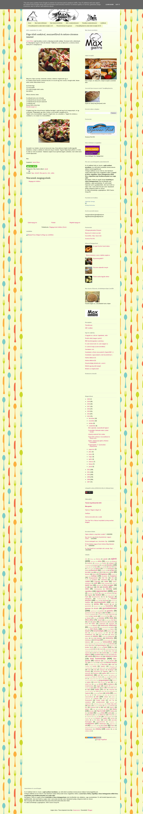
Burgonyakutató (93, 578)
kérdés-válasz (111, 631)
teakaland (93, 707)
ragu (109, 682)
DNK (98, 587)
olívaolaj (87, 671)
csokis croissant (105, 583)
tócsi (86, 713)
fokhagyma (88, 598)
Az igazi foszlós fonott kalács (101, 246)
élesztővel (90, 593)
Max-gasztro (43, 173)
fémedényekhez (96, 596)
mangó (110, 652)
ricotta (98, 687)
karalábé (90, 627)
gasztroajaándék (100, 602)
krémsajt (97, 640)
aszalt (102, 565)
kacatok (112, 622)
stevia (106, 695)
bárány (87, 570)
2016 (88, 409)
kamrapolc (111, 623)
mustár (94, 666)
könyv (86, 638)
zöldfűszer (113, 727)
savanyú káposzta (89, 691)
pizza (105, 678)
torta (102, 713)
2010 (88, 474)
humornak (103, 616)
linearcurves (76, 810)
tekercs (87, 709)
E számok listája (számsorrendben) (95, 346)
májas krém (111, 651)
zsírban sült (88, 731)
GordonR (106, 604)
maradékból (97, 654)
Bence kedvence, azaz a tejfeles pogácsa (98, 255)
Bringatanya (103, 574)
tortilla (109, 713)
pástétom (113, 675)
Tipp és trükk (101, 711)
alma (99, 561)
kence (112, 629)
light (92, 649)
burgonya (113, 576)
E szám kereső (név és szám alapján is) (96, 344)
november (92, 421)
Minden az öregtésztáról (92, 368)
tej (99, 707)
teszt (107, 709)
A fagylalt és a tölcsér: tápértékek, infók (96, 335)
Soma (101, 693)
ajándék (105, 559)
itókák (111, 618)
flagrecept (111, 597)
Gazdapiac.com (89, 349)
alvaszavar (97, 563)
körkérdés (99, 638)
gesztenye (88, 604)
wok (100, 725)
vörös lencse (94, 725)
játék (89, 621)
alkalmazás (93, 561)
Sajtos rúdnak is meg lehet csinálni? (95, 534)
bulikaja (94, 576)
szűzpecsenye (101, 704)
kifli (113, 633)
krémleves (88, 640)
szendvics (88, 702)
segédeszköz (112, 691)
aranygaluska (88, 565)
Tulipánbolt (89, 716)
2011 (88, 472)
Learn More (110, 4)
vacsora (113, 718)
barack (104, 568)
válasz (98, 720)
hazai (103, 614)
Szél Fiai (111, 700)
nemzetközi (87, 668)
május (91, 456)
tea (86, 707)
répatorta (113, 686)
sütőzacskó (87, 698)
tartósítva (112, 705)
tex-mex (91, 711)
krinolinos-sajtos (107, 640)
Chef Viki (104, 578)
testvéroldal (100, 709)
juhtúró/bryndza (103, 621)
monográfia (91, 664)
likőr (96, 649)
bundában (104, 576)
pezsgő (91, 678)
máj (105, 651)
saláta (52, 173)
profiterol (95, 680)
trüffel (115, 714)
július (90, 451)
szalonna (95, 698)
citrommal (104, 579)
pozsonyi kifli (88, 680)
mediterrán (97, 660)
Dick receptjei (108, 585)
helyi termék (93, 616)
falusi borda (108, 595)
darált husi (89, 585)
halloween (113, 612)
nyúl (89, 669)
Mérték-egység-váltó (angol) (93, 366)
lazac (102, 643)
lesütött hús (112, 645)
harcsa (93, 614)
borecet (87, 574)
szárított (104, 698)
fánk (114, 595)
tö (114, 713)
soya (88, 695)
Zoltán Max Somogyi (90, 201)
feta (104, 596)
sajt (88, 689)
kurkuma (87, 643)
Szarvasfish (88, 700)
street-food (112, 695)
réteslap (87, 687)
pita (101, 678)
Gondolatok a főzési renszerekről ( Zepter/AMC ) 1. (99, 352)
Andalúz (104, 563)
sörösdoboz (99, 695)
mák (93, 652)
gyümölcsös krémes (90, 612)
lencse (87, 645)
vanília (106, 720)
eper (115, 593)
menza (105, 660)
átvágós (87, 566)
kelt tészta (94, 629)
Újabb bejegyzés (32, 222)
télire (94, 709)
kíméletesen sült (90, 634)
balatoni (98, 568)
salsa (104, 689)
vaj (92, 720)
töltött (96, 714)
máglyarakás (88, 651)
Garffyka (87, 513)
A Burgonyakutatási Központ (93, 230)
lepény (93, 645)
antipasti (111, 563)
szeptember (92, 425)
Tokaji (98, 713)
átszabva (110, 565)
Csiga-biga (97, 581)
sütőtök (113, 696)
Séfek (97, 691)
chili (112, 578)
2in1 (86, 559)
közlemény (109, 638)
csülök (113, 583)
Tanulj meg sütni (112, 704)
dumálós (105, 587)
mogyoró (101, 662)
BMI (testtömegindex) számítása (94, 341)
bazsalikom (103, 570)
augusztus (92, 449)
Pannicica (96, 673)
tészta (115, 709)
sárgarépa (112, 689)
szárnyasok (112, 698)
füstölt (106, 600)
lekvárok (111, 643)
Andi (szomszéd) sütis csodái (93, 517)
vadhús (87, 720)
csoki (95, 583)
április (90, 459)
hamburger (87, 614)
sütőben (106, 696)
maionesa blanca (97, 651)
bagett (110, 566)
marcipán (106, 654)
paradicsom (89, 675)
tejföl (105, 707)
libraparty (87, 649)
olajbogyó (102, 669)
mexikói (111, 660)
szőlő (95, 704)
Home (29, 23)
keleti (86, 629)
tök (86, 714)
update (105, 718)
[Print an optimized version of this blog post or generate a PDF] (31, 167)
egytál (115, 591)
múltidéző (87, 666)
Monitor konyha (111, 662)
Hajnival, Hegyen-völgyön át (93, 510)
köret (92, 638)
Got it (118, 4)
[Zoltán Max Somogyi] (86, 203)
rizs (103, 687)
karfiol (95, 627)
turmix (95, 716)
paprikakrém (112, 673)
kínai (100, 634)
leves (105, 647)
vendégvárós (89, 723)
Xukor (112, 725)
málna (97, 652)
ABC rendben (89, 328)
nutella (106, 668)
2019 (88, 401)
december (92, 418)
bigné (97, 572)
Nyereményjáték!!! (98, 258)
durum (113, 587)
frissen (97, 600)
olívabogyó (111, 669)
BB (108, 570)
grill (113, 604)
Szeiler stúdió (100, 700)
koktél (106, 634)
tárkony (106, 705)
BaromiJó (94, 570)
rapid (95, 684)
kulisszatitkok (107, 642)
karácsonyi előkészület (109, 625)
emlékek (102, 593)
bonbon (107, 572)
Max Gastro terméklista (56, 23)
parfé (99, 675)
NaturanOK (112, 666)
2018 (88, 404)
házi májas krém (110, 614)
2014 (88, 414)
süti (97, 697)
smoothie (95, 693)
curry (112, 579)
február (91, 464)
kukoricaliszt (97, 642)
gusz (102, 606)
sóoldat (115, 693)
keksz (112, 627)
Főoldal (53, 222)
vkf (86, 725)
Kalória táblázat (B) (90, 360)
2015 (88, 411)
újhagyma (97, 718)
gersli (112, 602)
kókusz (112, 634)
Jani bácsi (114, 620)
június (90, 454)
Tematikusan (88, 325)
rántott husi (88, 684)
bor (112, 572)
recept (101, 684)
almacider (107, 561)
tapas (89, 705)
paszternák (87, 677)
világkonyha (112, 723)
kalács (93, 623)
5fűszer (91, 559)
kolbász (95, 636)
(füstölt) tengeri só (31, 107)
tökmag (91, 714)
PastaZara (105, 675)
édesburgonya (98, 589)
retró (92, 687)
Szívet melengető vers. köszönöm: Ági (96, 541)
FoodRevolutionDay (101, 598)
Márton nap (99, 656)
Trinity (110, 714)
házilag (86, 616)
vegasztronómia (100, 721)
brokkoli (113, 574)
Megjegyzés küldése (34, 181)
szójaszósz (88, 704)
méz (49, 173)
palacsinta (88, 673)
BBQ (112, 570)
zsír (114, 729)
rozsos (115, 687)
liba (113, 647)
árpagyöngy (96, 565)
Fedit (86, 597)
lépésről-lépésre (101, 645)
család (87, 581)
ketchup (93, 632)
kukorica (87, 642)
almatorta (89, 563)
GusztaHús (109, 606)
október (91, 423)
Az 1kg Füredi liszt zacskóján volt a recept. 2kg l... (99, 548)
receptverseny (89, 686)
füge (32, 173)
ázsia (101, 566)
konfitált (104, 636)
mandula (104, 653)
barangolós (111, 568)
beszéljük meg (89, 572)
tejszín (112, 707)
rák (114, 682)
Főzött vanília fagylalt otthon (101, 276)
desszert (99, 585)
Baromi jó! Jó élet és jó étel (93, 233)
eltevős (96, 593)
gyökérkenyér (94, 611)
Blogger (90, 810)
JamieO (37, 173)
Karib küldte (102, 627)
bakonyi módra (90, 568)
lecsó (106, 643)
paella (113, 671)
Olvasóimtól (97, 671)
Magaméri (113, 649)
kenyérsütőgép (98, 631)
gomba (96, 604)
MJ (96, 662)
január (91, 466)
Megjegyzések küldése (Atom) (57, 227)
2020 (88, 399)
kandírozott (87, 625)
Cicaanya (94, 579)
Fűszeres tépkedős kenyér (100, 267)
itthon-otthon (89, 620)
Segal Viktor (104, 691)
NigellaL (101, 668)
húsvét (89, 618)
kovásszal (111, 636)
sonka (108, 693)
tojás (91, 713)
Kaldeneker (102, 623)
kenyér (87, 631)
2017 (88, 406)
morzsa (97, 664)
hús (108, 616)
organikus (105, 671)
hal (106, 613)
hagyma (100, 613)
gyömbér (101, 611)
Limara (101, 649)
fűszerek (113, 600)
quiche (96, 682)
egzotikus (88, 591)
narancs (103, 666)
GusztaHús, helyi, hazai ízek (93, 236)
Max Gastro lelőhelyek (41, 23)
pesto (105, 677)
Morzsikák (105, 664)
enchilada (109, 593)
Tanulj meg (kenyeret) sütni (93, 503)
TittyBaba (112, 711)
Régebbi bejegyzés (75, 222)
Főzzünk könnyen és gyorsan (64, 26)
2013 (88, 416)
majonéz (87, 652)
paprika (104, 673)
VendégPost (111, 721)
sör (93, 695)
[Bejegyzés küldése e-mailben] (29, 171)
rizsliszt (109, 687)
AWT (92, 566)
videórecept (102, 723)
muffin (113, 664)
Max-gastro (88, 506)
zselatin (108, 729)
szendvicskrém (100, 702)
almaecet (114, 561)
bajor (115, 566)
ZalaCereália (88, 727)
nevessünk (94, 668)
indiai (95, 618)
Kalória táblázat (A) (90, 357)
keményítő (105, 629)
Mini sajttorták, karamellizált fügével (98, 428)
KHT (107, 632)
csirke (106, 581)
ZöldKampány (89, 729)
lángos (92, 643)
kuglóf (113, 640)
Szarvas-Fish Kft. (90, 238)
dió (86, 587)
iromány (101, 618)
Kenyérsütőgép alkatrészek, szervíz (95, 363)
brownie (87, 576)
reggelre (106, 686)
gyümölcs (110, 611)
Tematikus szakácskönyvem (89, 23)
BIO (102, 572)
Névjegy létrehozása (90, 205)
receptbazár (110, 684)
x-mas (105, 725)
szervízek (112, 702)
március (91, 461)
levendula (99, 647)
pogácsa (113, 678)
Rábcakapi (102, 682)
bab (105, 566)
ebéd (87, 589)
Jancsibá (107, 620)
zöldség (98, 729)
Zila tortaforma (103, 727)
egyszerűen (101, 591)
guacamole (88, 606)
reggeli (98, 686)
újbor (92, 718)
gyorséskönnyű (110, 608)
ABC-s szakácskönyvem (72, 23)
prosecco (115, 680)
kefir (108, 627)
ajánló (114, 559)
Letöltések (103, 23)
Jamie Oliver (29, 41)
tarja (101, 705)
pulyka (89, 682)
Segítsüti (87, 693)
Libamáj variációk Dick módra (96, 434)
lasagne (97, 643)
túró (100, 716)
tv (114, 716)
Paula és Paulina (97, 677)
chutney (87, 579)
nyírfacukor (113, 668)
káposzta (94, 625)
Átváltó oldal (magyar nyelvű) (93, 338)
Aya (96, 567)
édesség (109, 589)
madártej (107, 649)
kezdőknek (100, 632)
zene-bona (95, 727)
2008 (88, 479)
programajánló (104, 680)
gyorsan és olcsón (91, 608)
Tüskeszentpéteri (108, 716)
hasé (99, 614)
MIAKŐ (92, 662)
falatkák (98, 595)
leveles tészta (89, 647)
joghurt (94, 622)
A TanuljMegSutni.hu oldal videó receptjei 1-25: (40, 26)
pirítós (96, 678)
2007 (88, 482)
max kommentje (98, 658)
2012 (88, 469)
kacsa (86, 623)
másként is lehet (111, 656)
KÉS (86, 632)
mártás (90, 656)
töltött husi (103, 714)
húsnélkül (114, 616)
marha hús (114, 654)
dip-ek (91, 587)
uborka (86, 718)
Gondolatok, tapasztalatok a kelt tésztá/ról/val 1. (99, 355)
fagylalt (90, 595)
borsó (94, 574)
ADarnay (98, 559)
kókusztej (87, 636)
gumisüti (96, 606)
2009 (88, 477)
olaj (95, 669)
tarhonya (96, 705)
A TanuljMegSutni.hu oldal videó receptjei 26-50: (88, 26)
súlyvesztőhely (89, 696)
